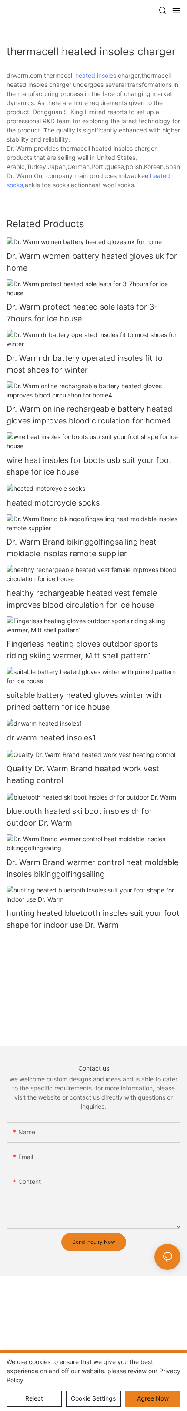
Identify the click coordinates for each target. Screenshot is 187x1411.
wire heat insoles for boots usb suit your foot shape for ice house (89, 466)
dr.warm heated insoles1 (51, 737)
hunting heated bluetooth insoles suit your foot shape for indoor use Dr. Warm (93, 919)
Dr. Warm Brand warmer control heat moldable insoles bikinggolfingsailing (92, 868)
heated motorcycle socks (53, 502)
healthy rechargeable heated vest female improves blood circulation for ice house (82, 598)
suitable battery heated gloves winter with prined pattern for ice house (84, 701)
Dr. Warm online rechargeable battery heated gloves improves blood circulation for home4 (89, 414)
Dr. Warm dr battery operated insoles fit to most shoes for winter (85, 364)
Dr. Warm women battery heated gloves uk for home (92, 261)
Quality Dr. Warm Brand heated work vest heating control (83, 774)
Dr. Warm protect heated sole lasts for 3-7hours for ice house (82, 312)
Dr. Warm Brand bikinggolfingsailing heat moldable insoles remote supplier (82, 547)
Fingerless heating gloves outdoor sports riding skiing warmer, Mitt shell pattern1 (82, 649)
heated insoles (95, 75)
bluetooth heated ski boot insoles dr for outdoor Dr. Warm (79, 816)
